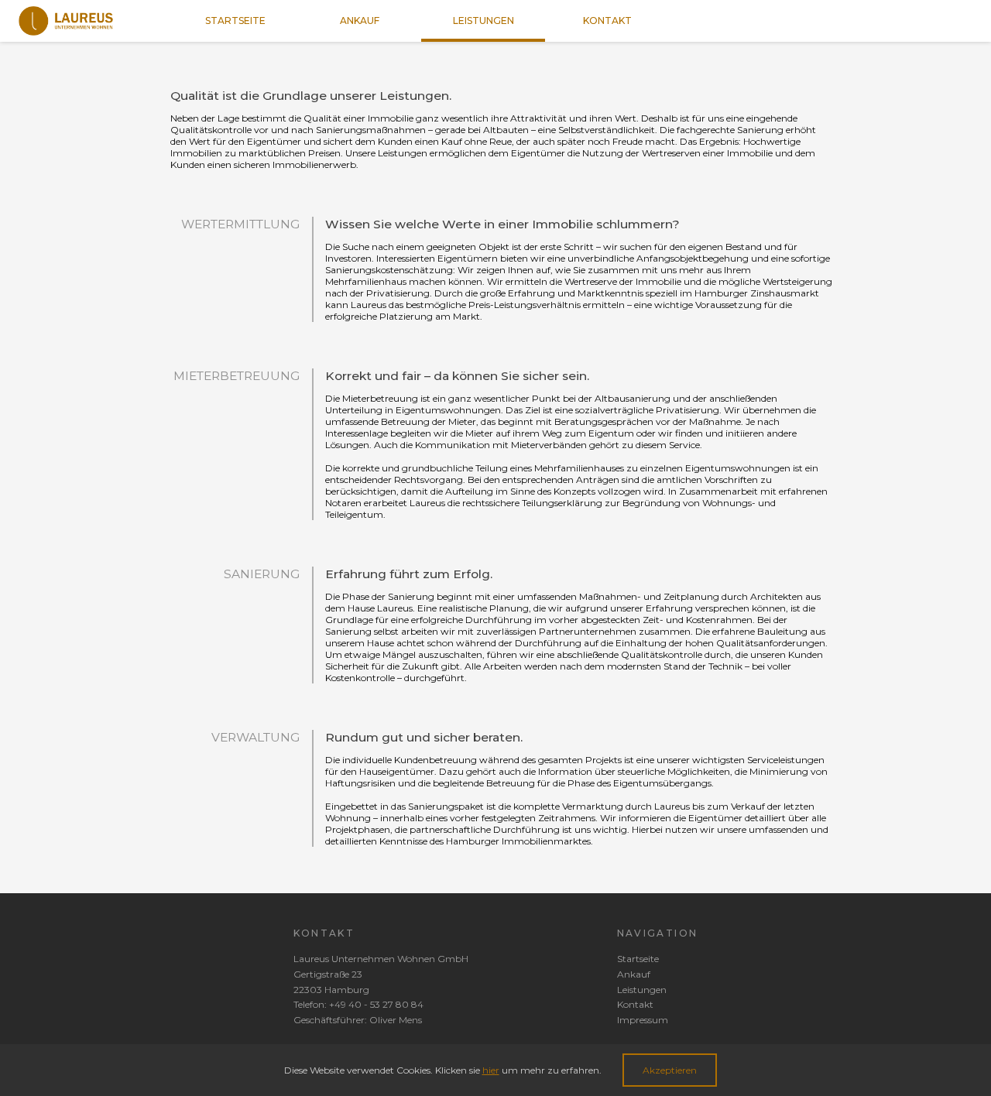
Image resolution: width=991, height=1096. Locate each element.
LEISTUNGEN (483, 20)
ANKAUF (359, 20)
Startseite (638, 958)
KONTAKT (607, 20)
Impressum (642, 1020)
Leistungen (642, 989)
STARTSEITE (235, 20)
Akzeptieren (670, 1070)
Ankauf (633, 974)
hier (490, 1070)
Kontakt (635, 1004)
